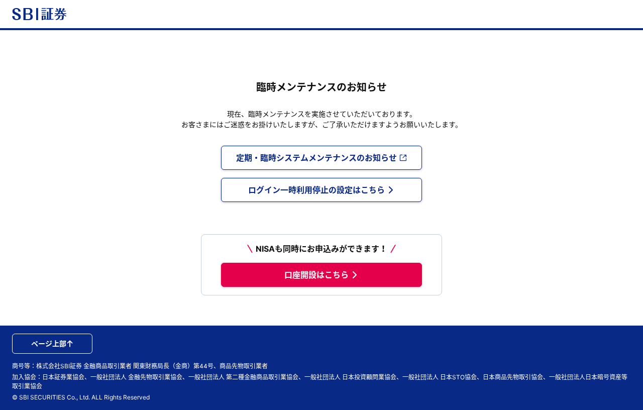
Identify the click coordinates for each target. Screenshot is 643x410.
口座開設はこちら (316, 275)
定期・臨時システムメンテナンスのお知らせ (316, 158)
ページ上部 (48, 343)
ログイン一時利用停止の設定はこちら (316, 190)
